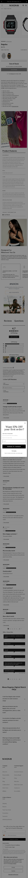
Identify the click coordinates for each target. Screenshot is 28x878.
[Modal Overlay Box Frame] (14, 439)
